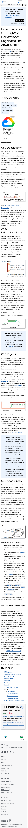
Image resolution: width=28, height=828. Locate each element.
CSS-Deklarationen (7, 103)
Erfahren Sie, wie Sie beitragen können (13, 716)
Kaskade (6, 685)
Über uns (3, 760)
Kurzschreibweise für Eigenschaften (14, 700)
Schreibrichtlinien (6, 787)
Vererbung (7, 683)
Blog (2, 762)
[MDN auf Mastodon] (11, 752)
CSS (9, 51)
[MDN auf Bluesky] (5, 752)
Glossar (3, 811)
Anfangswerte (11, 691)
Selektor (22, 552)
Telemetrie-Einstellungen (8, 826)
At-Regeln (10, 574)
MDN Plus (4, 771)
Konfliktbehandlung (17, 432)
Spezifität (7, 680)
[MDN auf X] (8, 752)
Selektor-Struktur (9, 676)
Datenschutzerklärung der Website (11, 824)
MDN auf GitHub (6, 793)
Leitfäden (4, 806)
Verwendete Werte (12, 696)
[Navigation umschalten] (25, 2)
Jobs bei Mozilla (5, 765)
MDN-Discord (5, 790)
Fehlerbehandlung (9, 678)
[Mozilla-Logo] (6, 820)
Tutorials (3, 809)
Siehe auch (5, 113)
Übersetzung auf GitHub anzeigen (12, 723)
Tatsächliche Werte (12, 698)
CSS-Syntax (8, 672)
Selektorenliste (18, 385)
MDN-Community (6, 781)
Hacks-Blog (4, 814)
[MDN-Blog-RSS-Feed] (13, 752)
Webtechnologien (6, 800)
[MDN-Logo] (4, 745)
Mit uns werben (5, 768)
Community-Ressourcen (8, 784)
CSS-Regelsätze (7, 108)
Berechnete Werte (12, 694)
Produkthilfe (4, 774)
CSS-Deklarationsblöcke (9, 105)
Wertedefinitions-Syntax (11, 687)
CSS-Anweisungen (7, 110)
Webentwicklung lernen (7, 803)
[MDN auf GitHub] (2, 752)
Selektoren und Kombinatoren (12, 674)
